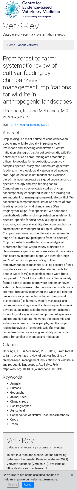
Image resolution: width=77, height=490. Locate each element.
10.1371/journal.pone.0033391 (29, 125)
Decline (12, 484)
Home (11, 45)
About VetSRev (28, 45)
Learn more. (50, 479)
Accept (28, 484)
